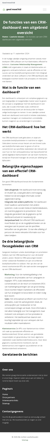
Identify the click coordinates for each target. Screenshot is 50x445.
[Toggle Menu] (45, 9)
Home (5, 36)
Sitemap (6, 403)
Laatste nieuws (17, 36)
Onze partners (8, 397)
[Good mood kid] (12, 9)
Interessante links (10, 400)
